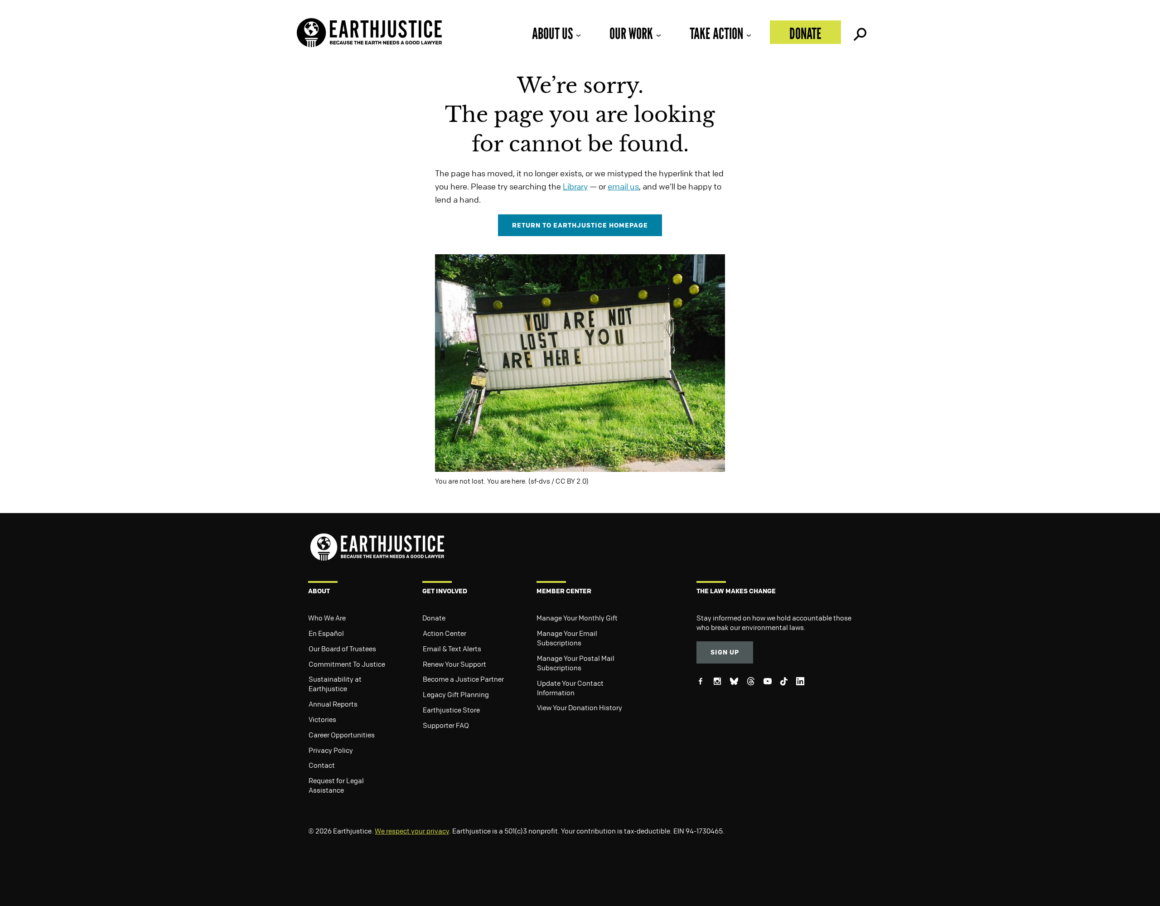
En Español (326, 633)
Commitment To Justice (347, 664)
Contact (322, 765)
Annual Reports (333, 703)
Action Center (444, 633)
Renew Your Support (454, 664)
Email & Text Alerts (452, 648)
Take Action (716, 33)
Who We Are (327, 617)
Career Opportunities (342, 734)
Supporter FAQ (446, 725)
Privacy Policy (331, 750)
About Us (552, 33)
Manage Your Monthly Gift (577, 617)
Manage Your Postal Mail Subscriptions (575, 663)
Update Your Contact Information (570, 687)
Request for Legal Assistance (336, 785)
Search (859, 32)
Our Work (631, 33)
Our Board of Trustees (342, 648)
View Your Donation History (579, 707)
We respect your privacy (412, 830)
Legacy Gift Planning (456, 694)
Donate (805, 33)
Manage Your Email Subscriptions (567, 638)
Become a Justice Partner (463, 678)
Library (575, 186)
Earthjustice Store (451, 709)
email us (623, 186)
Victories (322, 719)
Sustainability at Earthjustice (335, 683)
